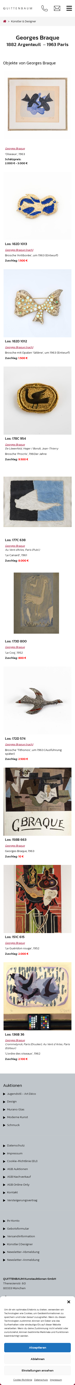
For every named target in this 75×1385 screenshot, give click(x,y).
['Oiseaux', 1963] (38, 105)
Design (12, 1101)
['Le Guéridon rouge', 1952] (38, 899)
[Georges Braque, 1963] (38, 802)
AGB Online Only (18, 1184)
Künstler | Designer (20, 1244)
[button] (69, 1301)
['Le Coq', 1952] (38, 603)
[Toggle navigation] (69, 8)
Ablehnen (38, 1358)
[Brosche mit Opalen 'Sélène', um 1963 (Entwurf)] (38, 303)
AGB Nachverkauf (19, 1176)
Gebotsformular (18, 1228)
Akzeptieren (37, 1347)
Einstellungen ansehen (38, 1370)
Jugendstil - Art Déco (21, 1093)
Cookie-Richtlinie (22, 1380)
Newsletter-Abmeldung (23, 1251)
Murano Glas (15, 1109)
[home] (4, 21)
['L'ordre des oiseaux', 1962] (38, 996)
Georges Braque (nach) (19, 250)
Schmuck (13, 1124)
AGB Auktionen (17, 1168)
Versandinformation (21, 1236)
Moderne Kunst (17, 1117)
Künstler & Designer (23, 21)
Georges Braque (15, 148)
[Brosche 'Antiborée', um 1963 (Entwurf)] (38, 206)
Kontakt (12, 1192)
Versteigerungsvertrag (22, 1200)
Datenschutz (41, 1380)
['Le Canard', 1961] (38, 502)
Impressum (56, 1380)
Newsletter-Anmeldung (23, 1259)
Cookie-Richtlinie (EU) (22, 1161)
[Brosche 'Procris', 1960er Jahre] (38, 401)
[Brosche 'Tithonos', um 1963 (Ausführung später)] (38, 701)
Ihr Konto (13, 1220)
